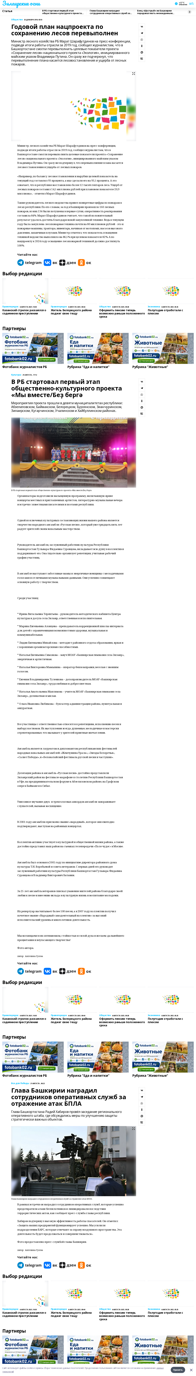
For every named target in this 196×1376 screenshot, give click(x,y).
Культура (16, 375)
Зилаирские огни (21, 3)
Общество (17, 19)
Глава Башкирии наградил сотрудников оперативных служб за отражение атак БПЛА (110, 12)
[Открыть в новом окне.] (29, 262)
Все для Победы (20, 1083)
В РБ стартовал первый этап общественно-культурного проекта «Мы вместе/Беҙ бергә (62, 12)
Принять (178, 1369)
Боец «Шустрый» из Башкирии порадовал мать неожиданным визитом (154, 12)
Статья (7, 11)
